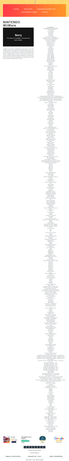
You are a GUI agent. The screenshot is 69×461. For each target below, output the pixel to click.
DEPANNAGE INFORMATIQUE (46, 9)
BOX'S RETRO (28, 9)
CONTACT (45, 12)
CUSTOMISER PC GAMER (29, 12)
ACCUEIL (16, 9)
